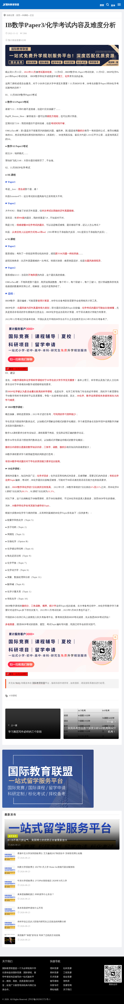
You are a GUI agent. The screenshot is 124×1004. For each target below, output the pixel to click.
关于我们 (67, 989)
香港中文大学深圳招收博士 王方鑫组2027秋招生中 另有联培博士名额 (49, 853)
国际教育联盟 (38, 683)
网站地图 (54, 989)
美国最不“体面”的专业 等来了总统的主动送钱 (38, 935)
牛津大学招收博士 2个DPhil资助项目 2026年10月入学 (42, 881)
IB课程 (25, 15)
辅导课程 (54, 981)
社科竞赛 (67, 968)
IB (37, 72)
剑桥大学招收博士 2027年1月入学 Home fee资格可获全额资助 (46, 867)
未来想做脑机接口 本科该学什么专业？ (35, 894)
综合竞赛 (67, 977)
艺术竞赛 (54, 977)
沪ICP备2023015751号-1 (39, 999)
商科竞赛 (54, 972)
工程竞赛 (67, 972)
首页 (18, 15)
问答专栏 (54, 985)
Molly (18, 683)
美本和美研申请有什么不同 (30, 908)
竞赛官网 (67, 985)
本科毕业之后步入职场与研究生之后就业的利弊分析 (41, 921)
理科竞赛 (54, 968)
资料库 (66, 981)
